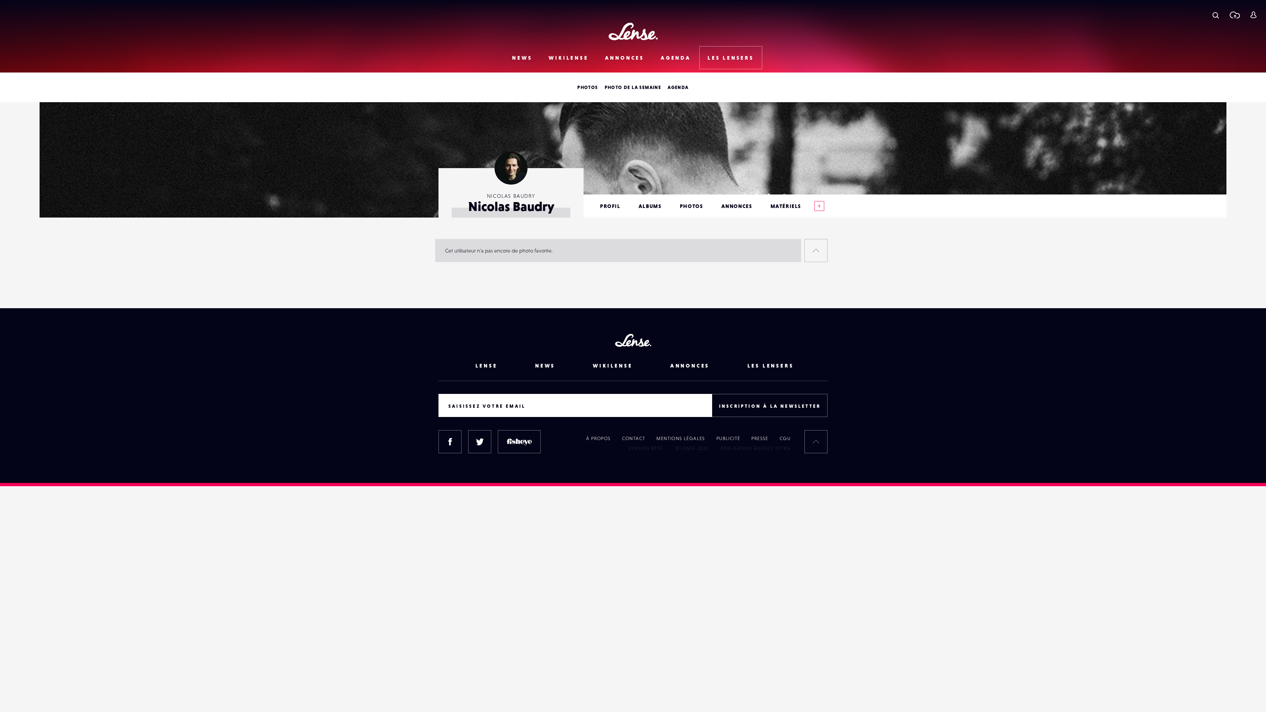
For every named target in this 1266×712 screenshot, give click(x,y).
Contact (634, 438)
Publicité (728, 438)
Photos (587, 87)
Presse (759, 438)
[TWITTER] (479, 441)
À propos (598, 438)
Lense (486, 366)
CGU (785, 438)
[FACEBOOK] (450, 441)
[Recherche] (1215, 14)
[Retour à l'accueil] (633, 31)
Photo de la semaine (633, 87)
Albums (650, 206)
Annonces (624, 58)
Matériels (785, 206)
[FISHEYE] (519, 441)
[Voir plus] (819, 206)
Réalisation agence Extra (756, 448)
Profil (610, 206)
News (522, 58)
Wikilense (568, 58)
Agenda (676, 58)
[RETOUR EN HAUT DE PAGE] (816, 250)
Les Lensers (731, 58)
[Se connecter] (1253, 14)
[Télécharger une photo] (1234, 14)
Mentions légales (680, 438)
